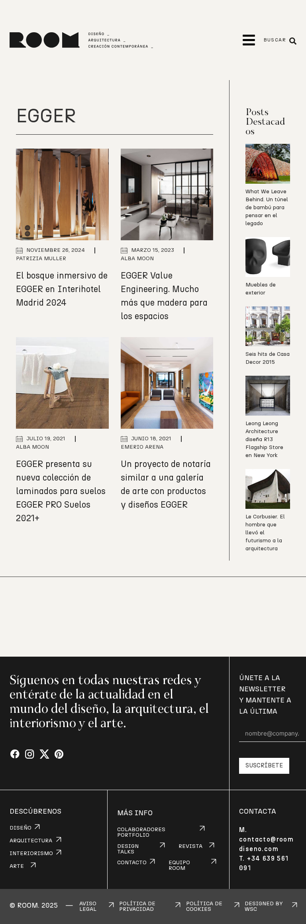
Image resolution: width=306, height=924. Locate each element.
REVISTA (190, 846)
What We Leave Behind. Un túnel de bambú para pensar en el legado (266, 207)
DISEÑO (20, 828)
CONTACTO (132, 862)
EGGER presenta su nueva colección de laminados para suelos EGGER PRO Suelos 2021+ (61, 491)
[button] (249, 40)
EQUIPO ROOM (179, 865)
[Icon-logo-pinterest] (59, 754)
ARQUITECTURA (31, 841)
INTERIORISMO (31, 853)
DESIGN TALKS (128, 849)
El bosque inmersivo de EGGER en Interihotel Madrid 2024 (62, 289)
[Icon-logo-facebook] (15, 754)
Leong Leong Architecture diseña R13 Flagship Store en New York (264, 439)
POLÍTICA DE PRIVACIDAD (137, 906)
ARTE (17, 866)
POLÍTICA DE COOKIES (204, 906)
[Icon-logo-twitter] (44, 754)
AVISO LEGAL (87, 906)
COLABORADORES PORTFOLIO (141, 832)
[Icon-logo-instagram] (29, 754)
